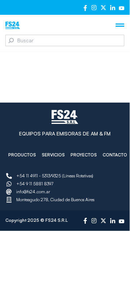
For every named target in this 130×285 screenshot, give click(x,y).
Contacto (115, 154)
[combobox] (64, 40)
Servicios (53, 154)
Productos (22, 154)
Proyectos (84, 154)
